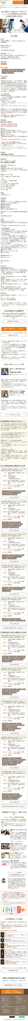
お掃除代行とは (20, 998)
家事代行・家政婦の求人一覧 (14, 5)
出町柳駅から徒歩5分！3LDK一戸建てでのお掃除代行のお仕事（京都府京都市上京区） (13, 669)
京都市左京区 (13, 980)
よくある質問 (5, 1005)
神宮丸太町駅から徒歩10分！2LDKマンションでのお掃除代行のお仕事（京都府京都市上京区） (13, 636)
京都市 (24, 5)
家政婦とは (19, 1002)
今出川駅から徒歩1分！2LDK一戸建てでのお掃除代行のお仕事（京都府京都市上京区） (13, 598)
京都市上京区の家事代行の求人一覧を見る (13, 806)
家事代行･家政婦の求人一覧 (7, 1007)
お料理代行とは (20, 999)
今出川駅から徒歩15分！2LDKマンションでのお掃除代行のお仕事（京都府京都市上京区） (13, 469)
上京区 (1, 6)
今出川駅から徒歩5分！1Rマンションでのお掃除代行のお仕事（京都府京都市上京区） (13, 502)
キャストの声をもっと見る (13, 414)
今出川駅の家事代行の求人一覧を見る (13, 628)
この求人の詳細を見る (14, 497)
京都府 (21, 5)
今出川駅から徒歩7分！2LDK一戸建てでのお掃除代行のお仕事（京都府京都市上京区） (13, 535)
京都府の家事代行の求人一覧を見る (13, 985)
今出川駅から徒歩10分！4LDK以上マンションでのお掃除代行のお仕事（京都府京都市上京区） (13, 566)
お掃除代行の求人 (6, 1010)
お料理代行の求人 (6, 1012)
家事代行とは (18, 996)
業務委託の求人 (5, 1000)
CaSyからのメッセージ (7, 1001)
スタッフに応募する (17, 2)
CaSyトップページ (6, 996)
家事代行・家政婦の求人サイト (5, 0)
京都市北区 (5, 980)
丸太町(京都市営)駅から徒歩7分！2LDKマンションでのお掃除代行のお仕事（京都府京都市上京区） (13, 773)
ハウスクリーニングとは (21, 1001)
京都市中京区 (22, 980)
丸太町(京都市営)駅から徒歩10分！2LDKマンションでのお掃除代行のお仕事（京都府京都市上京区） (14, 703)
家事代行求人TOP (13, 335)
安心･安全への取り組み (21, 1006)
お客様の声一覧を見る (13, 321)
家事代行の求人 (6, 1009)
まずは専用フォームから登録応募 (12, 991)
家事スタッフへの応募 (20, 1008)
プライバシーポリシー (20, 1011)
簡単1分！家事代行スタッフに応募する (14, 328)
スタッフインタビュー (6, 1003)
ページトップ (25, 992)
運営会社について (19, 1009)
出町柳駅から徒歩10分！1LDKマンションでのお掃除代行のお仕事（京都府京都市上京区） (13, 738)
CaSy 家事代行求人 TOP (4, 5)
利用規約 (18, 1013)
